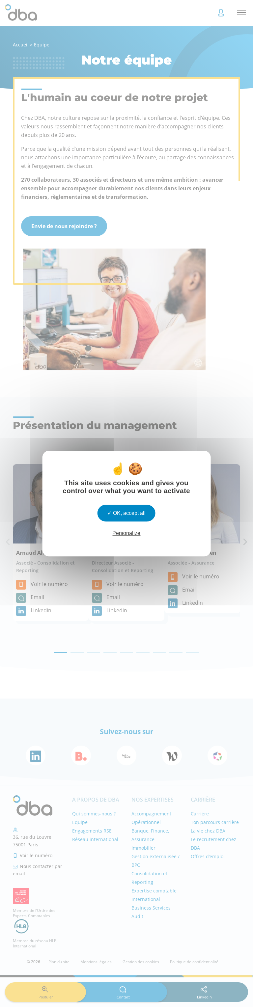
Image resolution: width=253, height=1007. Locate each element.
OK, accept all (129, 513)
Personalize (126, 533)
